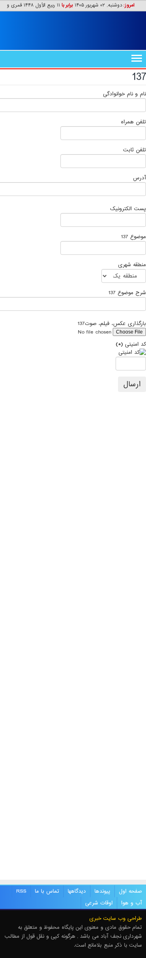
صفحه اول (130, 891)
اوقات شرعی (99, 903)
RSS (21, 891)
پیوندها (102, 891)
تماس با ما (47, 891)
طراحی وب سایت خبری (115, 918)
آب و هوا (131, 903)
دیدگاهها (77, 891)
